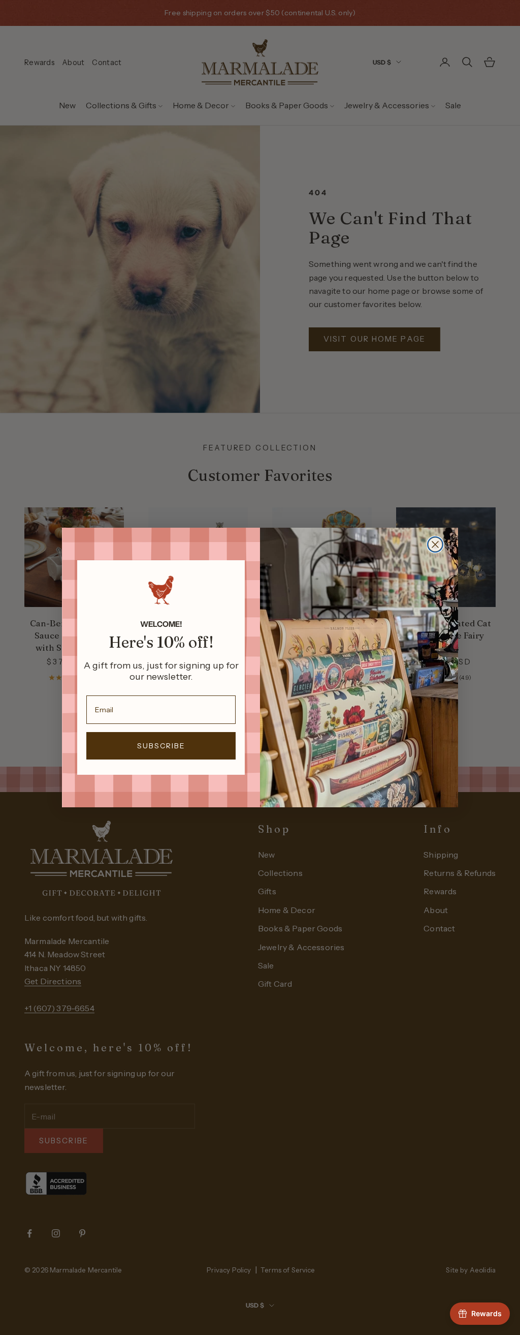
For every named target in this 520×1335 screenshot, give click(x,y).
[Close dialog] (435, 544)
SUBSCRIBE (161, 745)
